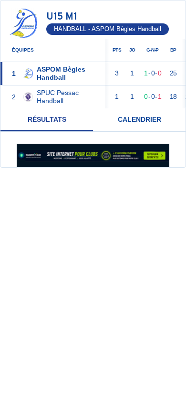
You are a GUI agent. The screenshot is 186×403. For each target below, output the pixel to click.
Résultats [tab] (47, 119)
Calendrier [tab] (139, 119)
